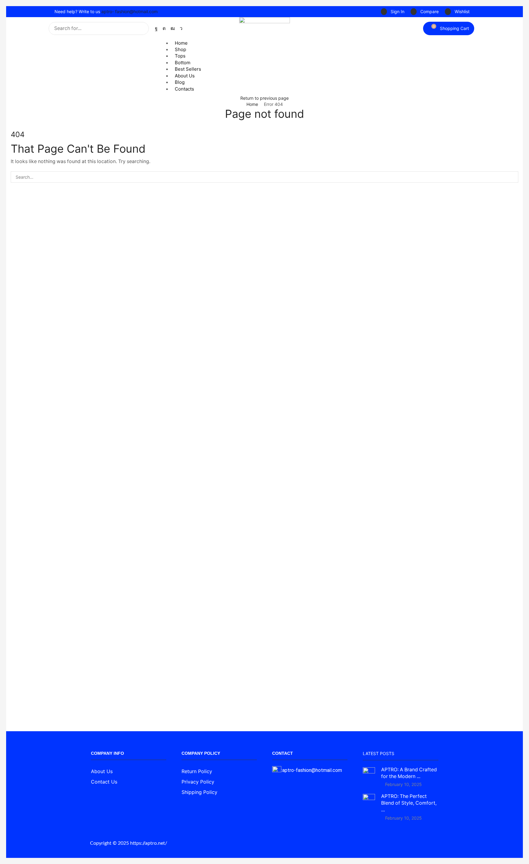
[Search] (142, 28)
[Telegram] (181, 28)
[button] (392, 11)
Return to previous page (264, 98)
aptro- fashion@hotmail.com (129, 11)
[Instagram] (164, 28)
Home (252, 104)
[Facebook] (156, 28)
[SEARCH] (512, 177)
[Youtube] (173, 28)
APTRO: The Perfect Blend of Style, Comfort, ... (409, 803)
